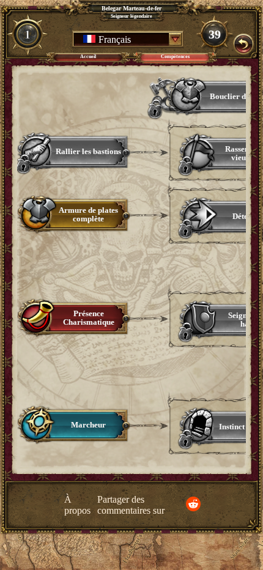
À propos (77, 505)
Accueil (88, 56)
